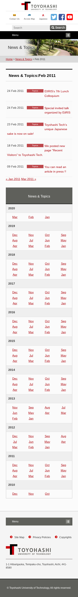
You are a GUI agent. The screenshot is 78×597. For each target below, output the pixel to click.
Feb (31, 217)
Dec (14, 235)
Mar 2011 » (28, 179)
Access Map (29, 19)
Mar (14, 217)
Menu (12, 35)
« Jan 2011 (13, 179)
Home (9, 59)
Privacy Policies (42, 537)
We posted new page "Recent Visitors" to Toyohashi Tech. (36, 150)
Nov (31, 235)
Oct (47, 235)
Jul (31, 240)
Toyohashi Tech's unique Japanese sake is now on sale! (37, 129)
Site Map (19, 537)
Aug (14, 240)
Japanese (43, 19)
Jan (47, 217)
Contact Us (15, 19)
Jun (47, 240)
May (63, 240)
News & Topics (23, 59)
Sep (63, 235)
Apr (15, 246)
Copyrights (65, 537)
